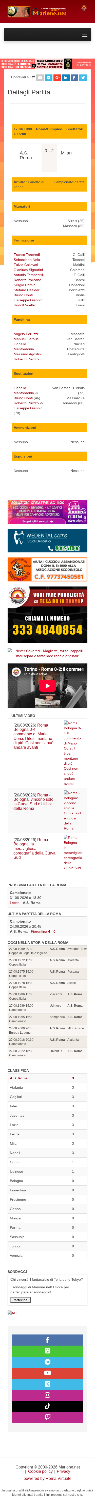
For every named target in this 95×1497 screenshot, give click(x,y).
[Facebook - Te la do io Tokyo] (47, 1340)
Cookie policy (40, 1471)
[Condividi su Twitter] (83, 77)
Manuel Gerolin (26, 339)
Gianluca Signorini (28, 270)
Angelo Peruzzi (26, 334)
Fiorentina (39, 931)
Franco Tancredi (27, 255)
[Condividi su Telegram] (48, 77)
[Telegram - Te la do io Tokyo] (47, 1362)
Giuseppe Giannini (28, 300)
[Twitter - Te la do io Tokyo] (47, 1384)
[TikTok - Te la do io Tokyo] (47, 1406)
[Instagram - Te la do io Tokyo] (47, 1395)
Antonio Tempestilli (29, 275)
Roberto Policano (27, 280)
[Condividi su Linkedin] (66, 77)
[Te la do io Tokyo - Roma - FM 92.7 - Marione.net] (40, 11)
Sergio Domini (25, 285)
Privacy (63, 1471)
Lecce (15, 903)
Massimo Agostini (28, 354)
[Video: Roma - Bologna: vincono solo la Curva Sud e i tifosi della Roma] (73, 810)
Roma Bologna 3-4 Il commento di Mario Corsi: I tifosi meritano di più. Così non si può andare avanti (33, 736)
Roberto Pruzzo (26, 359)
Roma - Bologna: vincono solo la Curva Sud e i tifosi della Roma (33, 802)
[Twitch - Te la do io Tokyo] (47, 1417)
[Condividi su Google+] (57, 77)
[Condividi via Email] (40, 77)
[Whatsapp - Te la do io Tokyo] (47, 1351)
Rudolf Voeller (25, 305)
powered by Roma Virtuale (47, 1478)
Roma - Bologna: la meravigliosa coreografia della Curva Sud (34, 849)
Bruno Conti (23, 295)
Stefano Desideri (27, 290)
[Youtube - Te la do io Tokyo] (47, 1373)
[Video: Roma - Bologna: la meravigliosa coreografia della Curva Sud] (73, 852)
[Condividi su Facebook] (74, 77)
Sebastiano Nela (27, 260)
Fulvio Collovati (26, 265)
